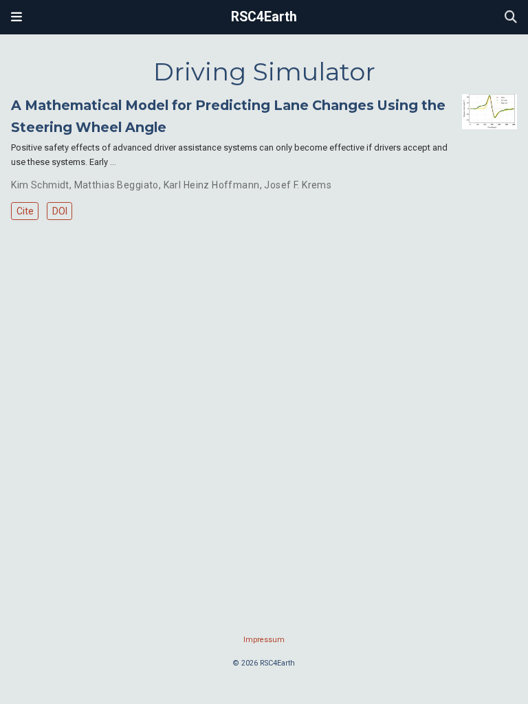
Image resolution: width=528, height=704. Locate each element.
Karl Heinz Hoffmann (212, 184)
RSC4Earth (264, 17)
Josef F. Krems (297, 184)
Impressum (264, 639)
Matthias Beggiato (116, 184)
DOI (59, 211)
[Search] (511, 17)
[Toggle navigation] (16, 17)
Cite (25, 211)
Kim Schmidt (40, 184)
